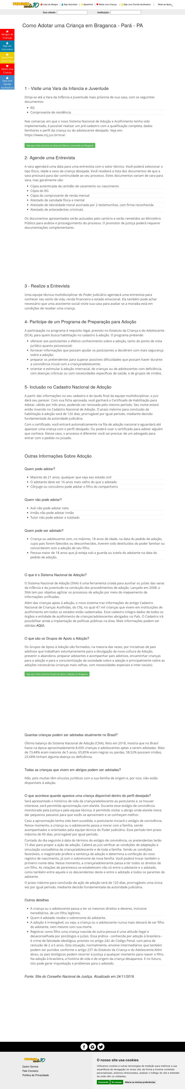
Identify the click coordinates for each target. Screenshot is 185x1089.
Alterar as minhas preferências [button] (140, 1082)
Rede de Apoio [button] (165, 4)
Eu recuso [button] (117, 1082)
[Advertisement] (92, 54)
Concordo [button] (103, 1082)
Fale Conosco (30, 1071)
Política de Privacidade (35, 1075)
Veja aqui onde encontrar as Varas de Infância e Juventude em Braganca (59, 145)
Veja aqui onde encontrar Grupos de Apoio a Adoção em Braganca (57, 674)
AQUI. (40, 625)
